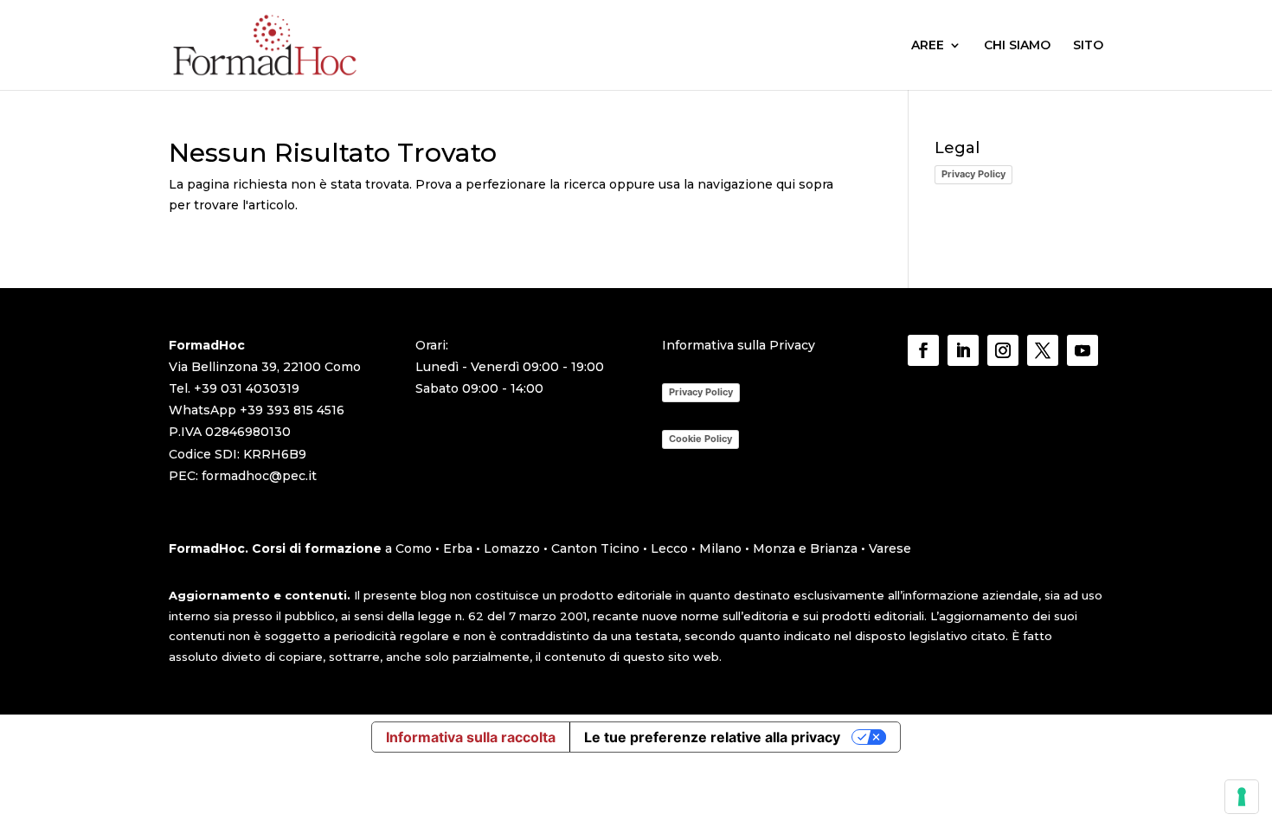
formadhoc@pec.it (259, 476)
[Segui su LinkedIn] (963, 350)
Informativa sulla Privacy (738, 345)
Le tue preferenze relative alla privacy (712, 737)
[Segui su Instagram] (1002, 350)
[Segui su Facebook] (923, 350)
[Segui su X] (1042, 350)
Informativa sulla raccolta (471, 737)
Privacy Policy (973, 174)
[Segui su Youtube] (1082, 350)
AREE (927, 46)
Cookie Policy (700, 439)
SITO (1088, 46)
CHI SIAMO (1017, 46)
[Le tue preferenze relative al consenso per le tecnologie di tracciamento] (1241, 796)
